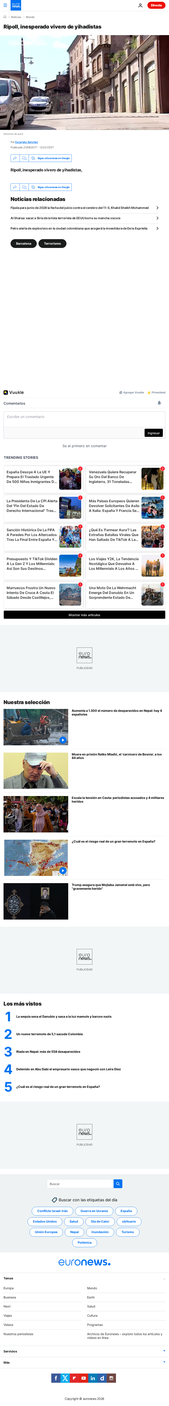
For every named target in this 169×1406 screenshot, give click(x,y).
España (126, 1211)
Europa (9, 1288)
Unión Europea (46, 1232)
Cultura (92, 1315)
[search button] (118, 1183)
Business (10, 1297)
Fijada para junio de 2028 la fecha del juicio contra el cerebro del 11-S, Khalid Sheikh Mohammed (80, 208)
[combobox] (84, 1183)
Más (7, 1362)
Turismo (127, 1232)
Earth (91, 1297)
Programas (95, 1325)
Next (7, 1306)
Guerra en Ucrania (94, 1211)
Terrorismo (52, 243)
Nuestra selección (27, 702)
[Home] (5, 16)
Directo (156, 5)
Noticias (16, 17)
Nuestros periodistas (18, 1334)
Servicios (10, 1351)
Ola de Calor (100, 1221)
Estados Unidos (45, 1221)
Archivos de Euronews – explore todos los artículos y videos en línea (124, 1336)
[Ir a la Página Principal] (16, 5)
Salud (74, 1221)
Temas (8, 1278)
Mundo (30, 17)
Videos (8, 1325)
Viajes (8, 1315)
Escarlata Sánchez (26, 142)
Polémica (85, 1242)
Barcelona (23, 243)
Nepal (74, 1232)
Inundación (100, 1232)
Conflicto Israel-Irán (52, 1211)
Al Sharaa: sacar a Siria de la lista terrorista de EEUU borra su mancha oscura (65, 218)
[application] (84, 82)
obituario (129, 1221)
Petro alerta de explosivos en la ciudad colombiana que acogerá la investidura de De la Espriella (79, 228)
